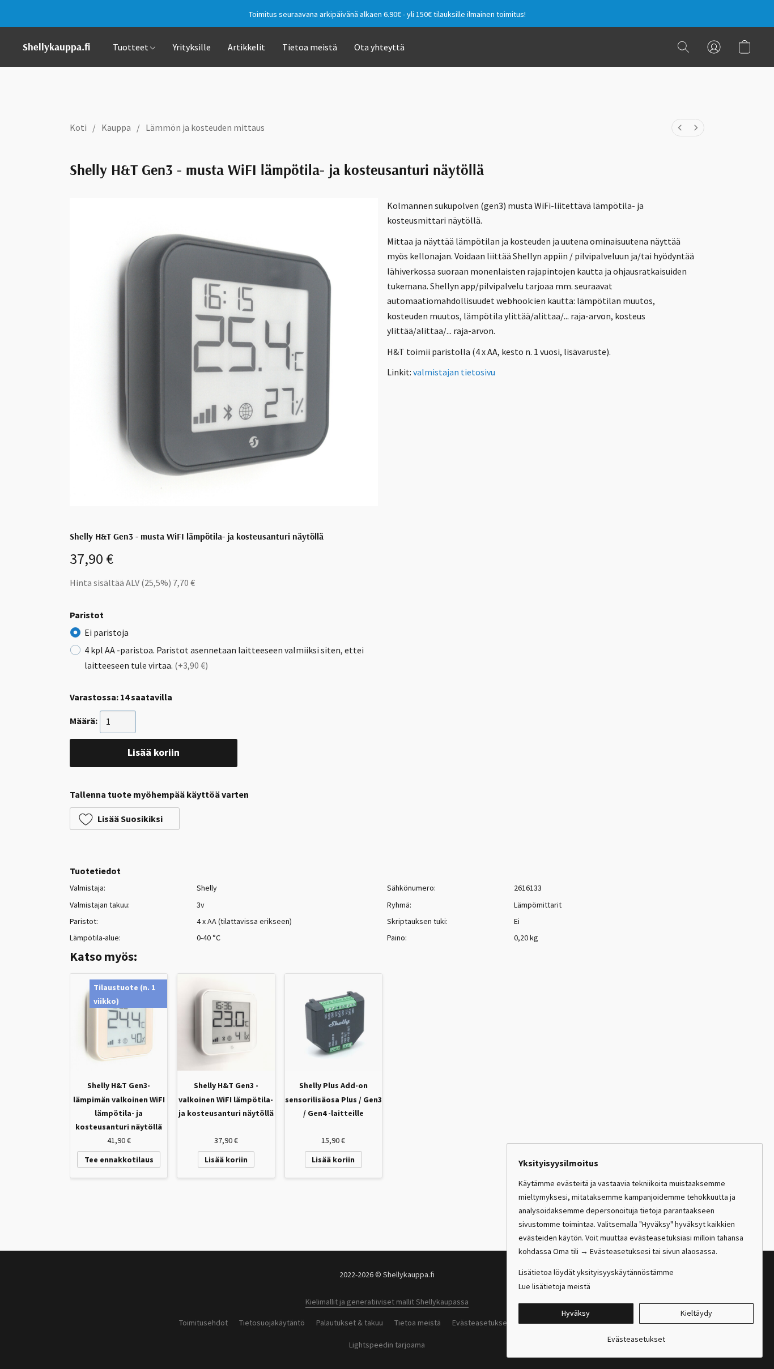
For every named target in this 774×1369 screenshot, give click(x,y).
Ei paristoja (106, 632)
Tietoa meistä (309, 47)
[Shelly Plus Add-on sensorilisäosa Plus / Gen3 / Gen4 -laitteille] (333, 1022)
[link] (636, 1335)
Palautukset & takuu (349, 1322)
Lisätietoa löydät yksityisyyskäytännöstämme (596, 1272)
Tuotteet (131, 47)
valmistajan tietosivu (454, 372)
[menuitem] (680, 127)
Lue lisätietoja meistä (554, 1286)
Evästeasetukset (481, 1322)
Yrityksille (192, 47)
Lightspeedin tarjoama (387, 1345)
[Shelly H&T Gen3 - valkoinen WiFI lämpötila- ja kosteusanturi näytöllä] (225, 1022)
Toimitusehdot (203, 1322)
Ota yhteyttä (379, 47)
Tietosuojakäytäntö (272, 1322)
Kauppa (116, 127)
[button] (56, 47)
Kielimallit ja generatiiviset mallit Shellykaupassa (387, 1302)
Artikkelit (246, 47)
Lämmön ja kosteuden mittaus (205, 127)
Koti (78, 127)
